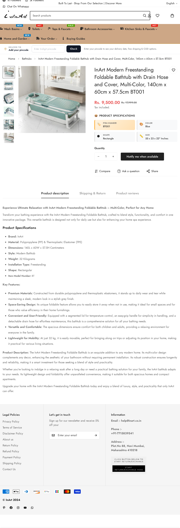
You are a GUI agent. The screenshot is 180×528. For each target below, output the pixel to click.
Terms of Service (12, 427)
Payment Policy (12, 457)
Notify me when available (142, 157)
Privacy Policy (11, 422)
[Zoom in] (78, 73)
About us (8, 439)
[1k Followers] (11, 507)
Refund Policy (11, 451)
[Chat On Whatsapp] (32, 507)
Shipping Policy (12, 463)
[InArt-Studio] (15, 15)
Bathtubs (26, 59)
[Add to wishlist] (173, 70)
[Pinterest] (4, 507)
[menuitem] (35, 29)
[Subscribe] (96, 435)
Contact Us (9, 469)
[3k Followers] (18, 507)
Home (11, 59)
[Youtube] (25, 507)
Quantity (99, 148)
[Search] (144, 15)
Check (73, 48)
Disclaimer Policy (13, 433)
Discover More (113, 3)
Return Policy (10, 445)
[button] (163, 15)
